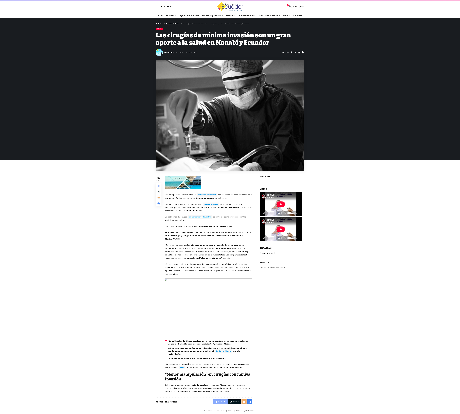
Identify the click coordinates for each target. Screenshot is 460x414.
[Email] (299, 52)
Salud (159, 28)
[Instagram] (171, 6)
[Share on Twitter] (295, 52)
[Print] (302, 52)
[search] (290, 6)
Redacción (169, 52)
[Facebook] (162, 6)
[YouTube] (168, 6)
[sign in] (157, 6)
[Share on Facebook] (291, 52)
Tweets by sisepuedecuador (273, 267)
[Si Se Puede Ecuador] (229, 6)
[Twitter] (164, 6)
